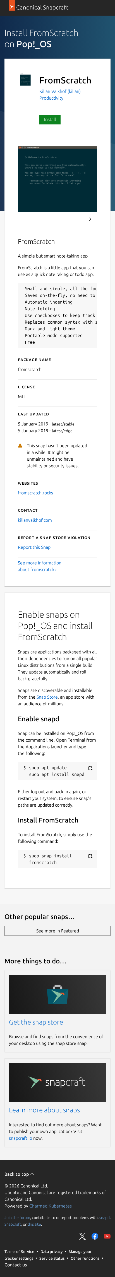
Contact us (15, 1264)
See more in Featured (57, 930)
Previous (75, 219)
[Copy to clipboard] (90, 768)
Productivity (51, 97)
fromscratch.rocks (35, 492)
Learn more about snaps (44, 1110)
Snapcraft (12, 1224)
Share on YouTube (107, 1236)
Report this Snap (34, 547)
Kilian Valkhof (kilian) (60, 91)
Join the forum (17, 1217)
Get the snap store (36, 1022)
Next (90, 219)
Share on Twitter (82, 1236)
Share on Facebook (95, 1236)
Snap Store (47, 696)
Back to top (17, 1174)
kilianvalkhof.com (35, 520)
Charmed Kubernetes (50, 1205)
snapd (104, 1217)
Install (50, 119)
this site (34, 1224)
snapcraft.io (20, 1138)
